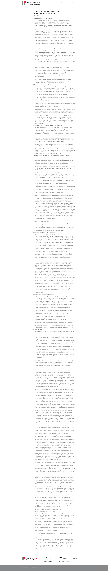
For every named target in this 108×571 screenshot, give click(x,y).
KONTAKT (84, 2)
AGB (22, 567)
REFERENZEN (78, 2)
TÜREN (62, 2)
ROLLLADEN (56, 2)
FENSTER (50, 2)
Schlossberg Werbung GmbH (43, 3)
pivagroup (75, 558)
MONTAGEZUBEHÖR (69, 2)
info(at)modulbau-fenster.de (66, 561)
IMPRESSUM (27, 567)
